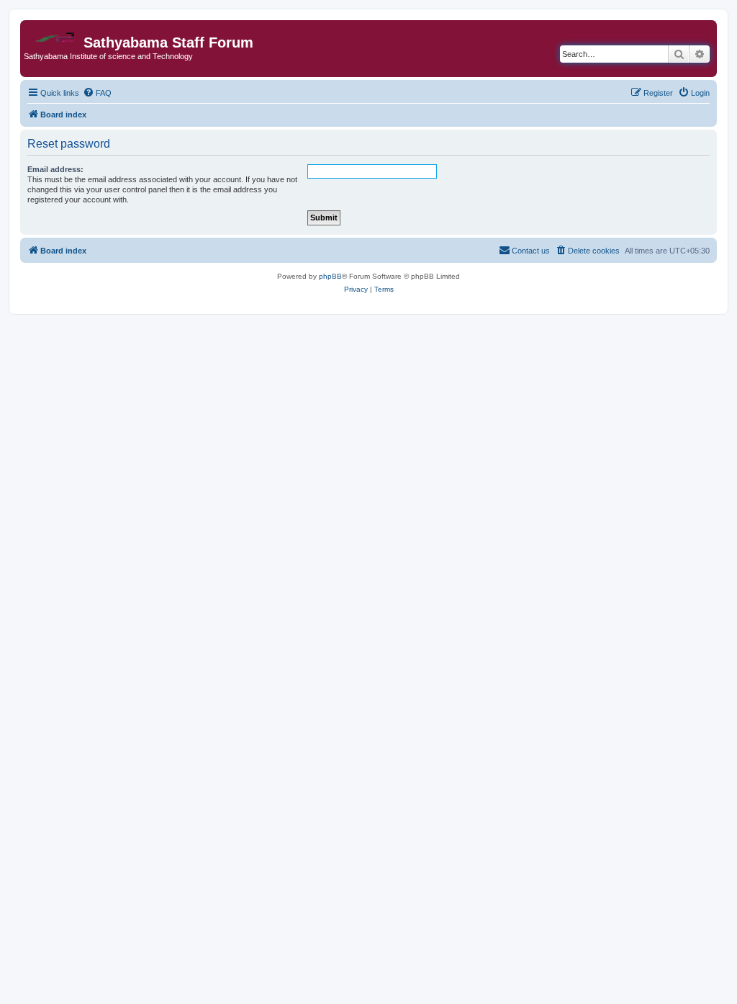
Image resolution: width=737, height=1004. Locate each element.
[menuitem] (97, 93)
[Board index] (53, 33)
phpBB (330, 276)
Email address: (55, 169)
